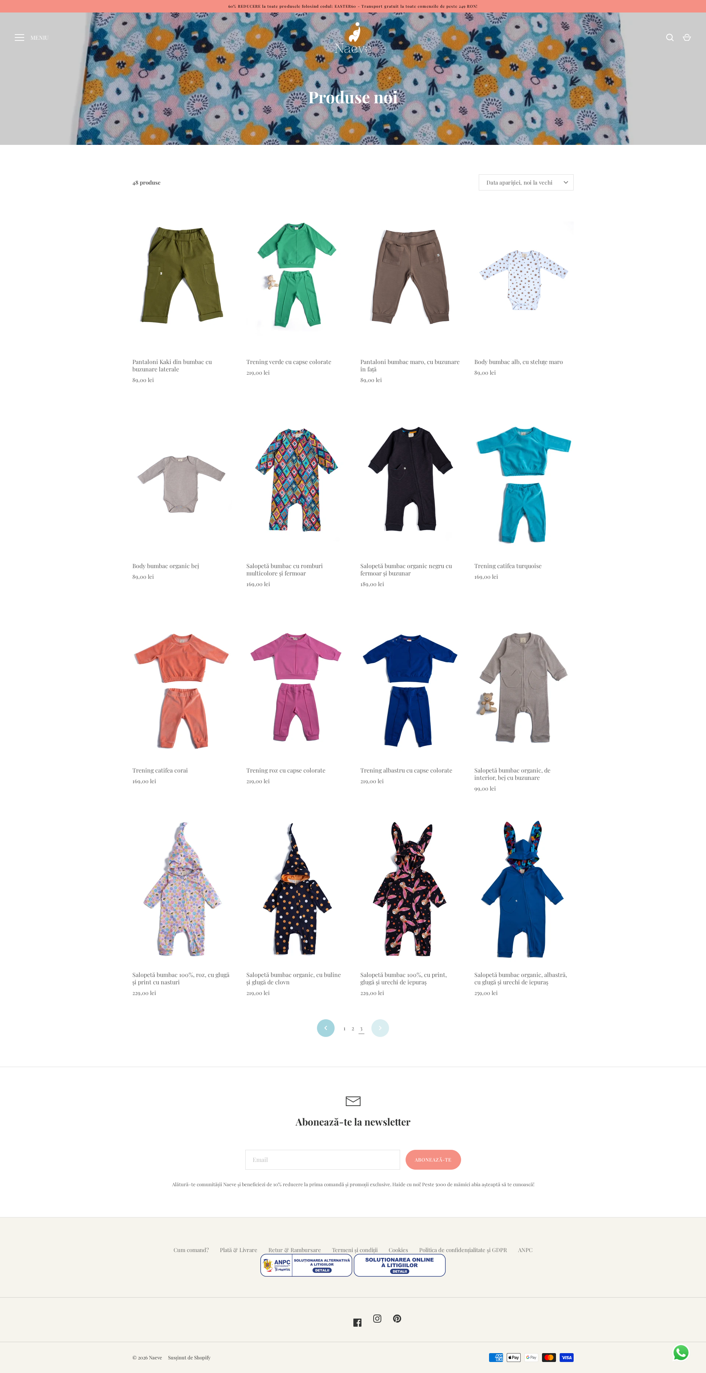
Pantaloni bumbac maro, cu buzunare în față (410, 365)
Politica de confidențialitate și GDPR (463, 1249)
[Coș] (687, 37)
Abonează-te (433, 1159)
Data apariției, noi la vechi (519, 182)
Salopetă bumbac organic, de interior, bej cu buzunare (512, 773)
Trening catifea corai (160, 770)
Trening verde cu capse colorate (288, 361)
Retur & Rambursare (294, 1249)
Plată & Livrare (238, 1249)
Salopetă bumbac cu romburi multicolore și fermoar (284, 569)
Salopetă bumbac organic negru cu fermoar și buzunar (406, 569)
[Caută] (670, 37)
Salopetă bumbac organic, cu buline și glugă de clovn (293, 978)
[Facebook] (357, 1323)
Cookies (398, 1249)
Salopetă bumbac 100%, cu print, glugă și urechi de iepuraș (403, 978)
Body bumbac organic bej (165, 566)
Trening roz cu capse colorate (285, 770)
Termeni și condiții (355, 1249)
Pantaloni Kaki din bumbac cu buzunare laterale (172, 365)
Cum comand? (191, 1249)
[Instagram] (377, 1318)
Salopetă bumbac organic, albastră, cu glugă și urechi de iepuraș (520, 978)
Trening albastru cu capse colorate (406, 770)
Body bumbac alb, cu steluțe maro (518, 361)
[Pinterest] (397, 1318)
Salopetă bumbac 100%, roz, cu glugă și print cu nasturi (180, 978)
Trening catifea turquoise (508, 566)
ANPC (525, 1249)
